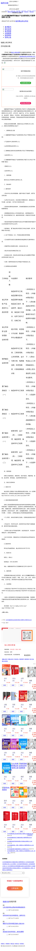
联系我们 (22, 943)
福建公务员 (5, 659)
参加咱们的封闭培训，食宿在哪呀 (13, 931)
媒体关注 (17, 943)
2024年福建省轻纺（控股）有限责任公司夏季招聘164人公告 (20, 845)
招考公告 (8, 37)
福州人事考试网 (15, 52)
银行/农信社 (5, 661)
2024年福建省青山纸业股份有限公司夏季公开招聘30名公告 (19, 619)
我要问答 (6, 901)
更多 (34, 663)
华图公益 (12, 943)
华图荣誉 (8, 943)
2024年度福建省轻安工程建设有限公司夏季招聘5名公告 (19, 837)
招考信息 (32, 11)
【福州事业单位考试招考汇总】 (27, 56)
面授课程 (8, 35)
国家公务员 (11, 659)
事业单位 (26, 11)
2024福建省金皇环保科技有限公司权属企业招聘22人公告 (19, 841)
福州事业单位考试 (21, 21)
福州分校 (4, 3)
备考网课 (8, 31)
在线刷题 (8, 33)
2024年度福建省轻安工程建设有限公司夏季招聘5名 (13, 861)
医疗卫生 (32, 659)
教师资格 (26, 659)
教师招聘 (21, 659)
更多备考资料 (25, 103)
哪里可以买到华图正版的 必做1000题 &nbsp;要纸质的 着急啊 (15, 923)
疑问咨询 (8, 29)
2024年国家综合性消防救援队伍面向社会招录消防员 (19, 866)
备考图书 (8, 27)
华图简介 (3, 943)
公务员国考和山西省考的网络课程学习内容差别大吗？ (15, 907)
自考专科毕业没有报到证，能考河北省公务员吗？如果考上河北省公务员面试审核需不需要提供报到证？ (15, 915)
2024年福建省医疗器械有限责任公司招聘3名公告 (18, 848)
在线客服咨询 (25, 83)
